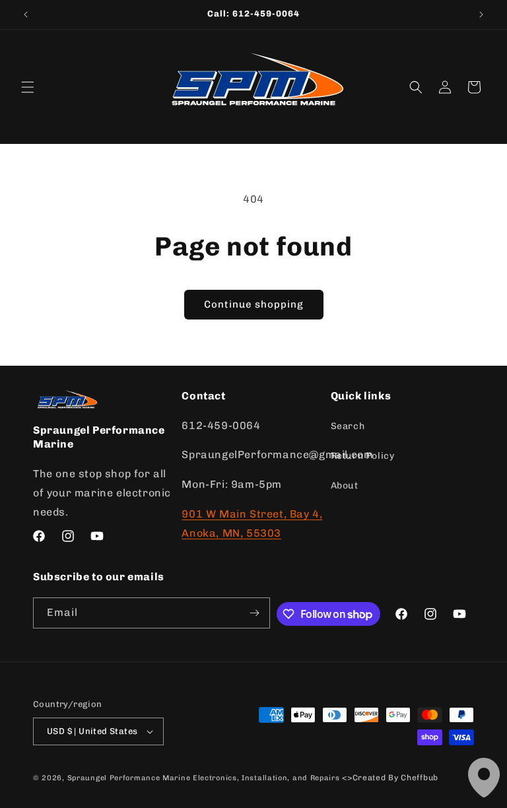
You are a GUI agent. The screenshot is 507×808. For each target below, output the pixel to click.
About (344, 485)
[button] (27, 87)
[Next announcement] (481, 14)
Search (348, 426)
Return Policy (363, 455)
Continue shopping (254, 304)
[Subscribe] (254, 612)
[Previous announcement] (25, 14)
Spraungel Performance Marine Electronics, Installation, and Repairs (203, 778)
